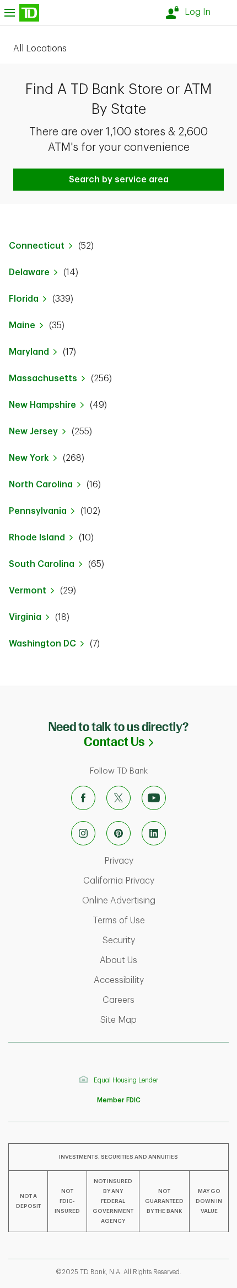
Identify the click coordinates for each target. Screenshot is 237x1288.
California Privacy (157, 880)
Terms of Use (162, 920)
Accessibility (162, 980)
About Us (164, 960)
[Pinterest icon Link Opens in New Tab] (118, 833)
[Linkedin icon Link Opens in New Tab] (154, 833)
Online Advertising (156, 900)
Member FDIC (119, 1100)
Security (165, 940)
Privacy (164, 860)
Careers (165, 1000)
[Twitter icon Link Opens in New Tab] (118, 798)
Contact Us (160, 741)
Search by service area (119, 179)
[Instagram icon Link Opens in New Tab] (83, 833)
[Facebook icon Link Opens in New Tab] (83, 798)
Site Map (164, 1020)
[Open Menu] (21, 12)
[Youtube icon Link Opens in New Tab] (154, 798)
